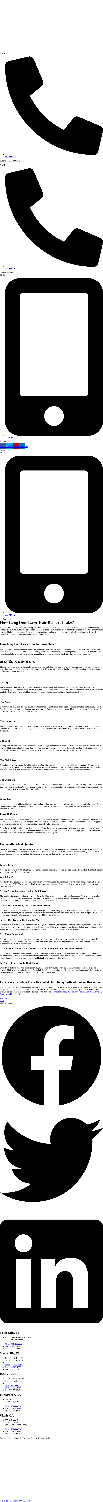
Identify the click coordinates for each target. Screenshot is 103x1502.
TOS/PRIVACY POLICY (10, 1440)
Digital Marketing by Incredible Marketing (72, 1438)
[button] (51, 1056)
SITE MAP (94, 1438)
